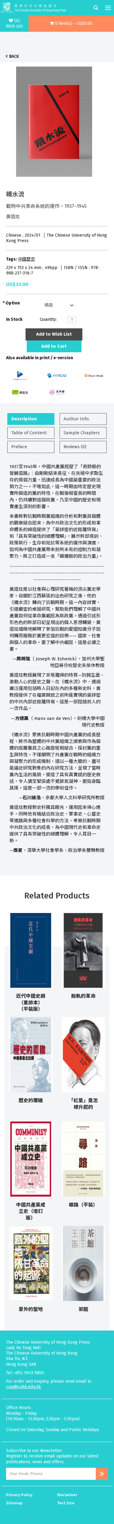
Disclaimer (67, 1495)
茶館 (83, 1309)
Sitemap (14, 1503)
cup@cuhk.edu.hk (23, 1386)
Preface (19, 446)
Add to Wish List (54, 334)
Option (12, 303)
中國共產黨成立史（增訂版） (30, 1211)
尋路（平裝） (83, 1205)
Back (14, 56)
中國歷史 (26, 259)
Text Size (65, 1503)
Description (24, 419)
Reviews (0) (75, 446)
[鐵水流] (54, 120)
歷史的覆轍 (31, 1100)
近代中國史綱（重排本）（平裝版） (30, 1002)
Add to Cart (54, 346)
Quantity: (48, 319)
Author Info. (77, 419)
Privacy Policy (19, 1495)
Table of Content (29, 432)
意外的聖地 (31, 1309)
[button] (71, 23)
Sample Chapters (82, 432)
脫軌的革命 (83, 996)
